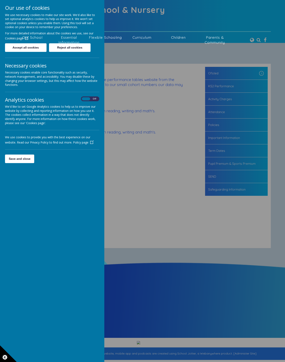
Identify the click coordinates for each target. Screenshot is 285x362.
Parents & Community (215, 40)
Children (178, 37)
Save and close (19, 158)
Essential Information (68, 40)
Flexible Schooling (105, 37)
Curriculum (141, 37)
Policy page (80, 142)
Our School (32, 37)
